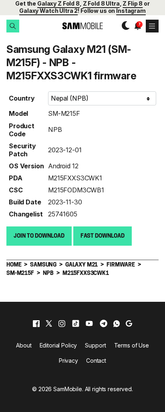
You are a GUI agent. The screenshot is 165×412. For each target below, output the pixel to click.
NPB (55, 129)
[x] (49, 323)
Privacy (68, 360)
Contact (96, 360)
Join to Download (39, 236)
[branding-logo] (82, 26)
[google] (129, 323)
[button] (12, 26)
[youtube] (89, 323)
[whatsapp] (116, 323)
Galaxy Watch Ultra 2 (48, 10)
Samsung (43, 265)
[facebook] (36, 323)
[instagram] (62, 323)
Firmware (121, 265)
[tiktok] (76, 323)
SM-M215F (64, 113)
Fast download (102, 236)
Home (13, 265)
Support (95, 345)
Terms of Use (131, 345)
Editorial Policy (58, 345)
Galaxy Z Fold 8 (58, 3)
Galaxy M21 (81, 265)
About (23, 345)
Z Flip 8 (133, 3)
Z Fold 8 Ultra (101, 3)
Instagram (131, 10)
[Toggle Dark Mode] (123, 26)
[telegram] (103, 323)
